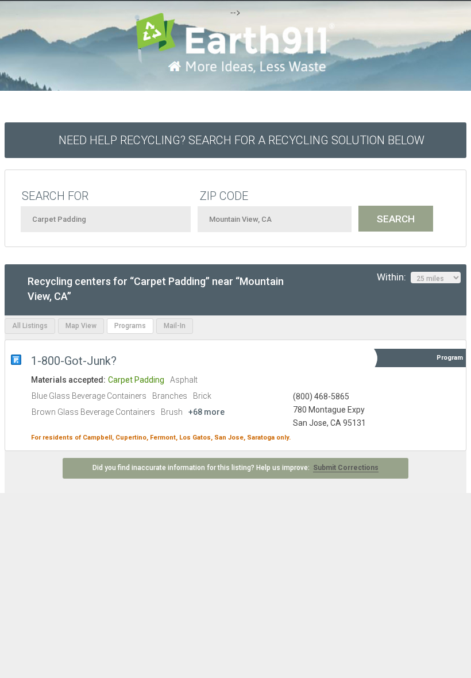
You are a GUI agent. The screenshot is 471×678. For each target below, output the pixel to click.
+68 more (206, 412)
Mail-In (175, 326)
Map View (80, 326)
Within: (394, 277)
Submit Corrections (346, 468)
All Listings (30, 326)
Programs (130, 326)
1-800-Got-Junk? (75, 361)
